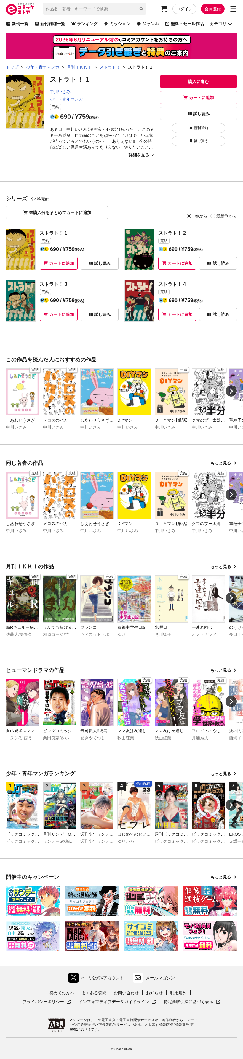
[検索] (141, 9)
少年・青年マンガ (66, 99)
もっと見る (220, 463)
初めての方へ (61, 992)
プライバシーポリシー (47, 1002)
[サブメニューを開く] (233, 9)
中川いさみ (60, 91)
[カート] (164, 9)
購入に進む (198, 81)
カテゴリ (218, 23)
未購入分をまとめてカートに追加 (60, 212)
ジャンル (150, 23)
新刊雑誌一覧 (52, 23)
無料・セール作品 (187, 23)
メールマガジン (160, 977)
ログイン (184, 9)
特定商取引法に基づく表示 (192, 1002)
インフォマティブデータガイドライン (114, 1002)
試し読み (201, 113)
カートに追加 (201, 97)
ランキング (87, 23)
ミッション (120, 23)
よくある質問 (93, 992)
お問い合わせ (126, 992)
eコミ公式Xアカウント (97, 979)
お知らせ (154, 992)
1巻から (200, 216)
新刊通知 (201, 128)
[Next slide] (231, 391)
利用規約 (178, 992)
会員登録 (212, 9)
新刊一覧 (20, 23)
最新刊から (226, 216)
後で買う (201, 141)
